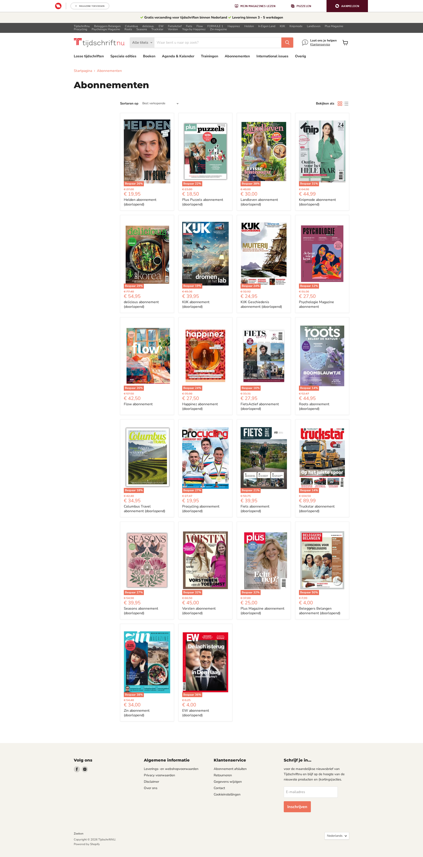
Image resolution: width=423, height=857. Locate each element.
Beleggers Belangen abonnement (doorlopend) (319, 611)
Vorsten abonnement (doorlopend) (199, 611)
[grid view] (340, 104)
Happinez (234, 26)
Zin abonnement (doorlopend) (137, 713)
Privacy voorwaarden (159, 775)
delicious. (148, 26)
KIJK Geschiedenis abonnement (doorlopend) (261, 304)
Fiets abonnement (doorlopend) (255, 508)
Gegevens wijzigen (228, 781)
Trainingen (209, 56)
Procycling (80, 29)
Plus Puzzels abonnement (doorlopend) (202, 202)
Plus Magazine (334, 26)
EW (161, 26)
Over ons (150, 788)
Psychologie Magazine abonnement (316, 304)
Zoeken (78, 834)
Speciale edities (123, 56)
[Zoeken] (287, 42)
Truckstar (157, 29)
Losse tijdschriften (89, 56)
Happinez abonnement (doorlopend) (200, 406)
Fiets (189, 26)
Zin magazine (218, 29)
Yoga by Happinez (194, 29)
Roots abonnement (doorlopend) (314, 406)
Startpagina (83, 71)
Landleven (313, 26)
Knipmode (295, 26)
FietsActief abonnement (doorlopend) (260, 406)
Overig (300, 56)
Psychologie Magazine (106, 29)
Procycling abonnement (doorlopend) (200, 508)
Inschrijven (297, 806)
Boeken (149, 56)
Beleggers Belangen (107, 26)
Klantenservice (320, 44)
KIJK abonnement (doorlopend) (196, 304)
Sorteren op (129, 103)
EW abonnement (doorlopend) (195, 713)
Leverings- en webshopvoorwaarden (171, 769)
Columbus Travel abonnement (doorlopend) (144, 508)
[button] (347, 6)
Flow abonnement (138, 404)
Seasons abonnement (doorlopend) (141, 611)
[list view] (346, 104)
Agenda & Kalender (178, 56)
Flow (200, 26)
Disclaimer (151, 781)
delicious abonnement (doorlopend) (141, 304)
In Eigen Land (266, 26)
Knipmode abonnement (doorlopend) (317, 202)
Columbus (131, 26)
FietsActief (175, 26)
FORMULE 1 (215, 26)
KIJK (282, 26)
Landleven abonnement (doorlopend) (259, 202)
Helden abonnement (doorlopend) (140, 202)
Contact (219, 788)
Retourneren (223, 775)
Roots (128, 29)
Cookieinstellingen (227, 794)
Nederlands (335, 836)
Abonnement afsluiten (230, 769)
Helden (249, 26)
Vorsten (173, 29)
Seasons (141, 29)
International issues (272, 56)
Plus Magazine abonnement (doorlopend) (262, 611)
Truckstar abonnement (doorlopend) (317, 508)
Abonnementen (237, 56)
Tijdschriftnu (82, 26)
